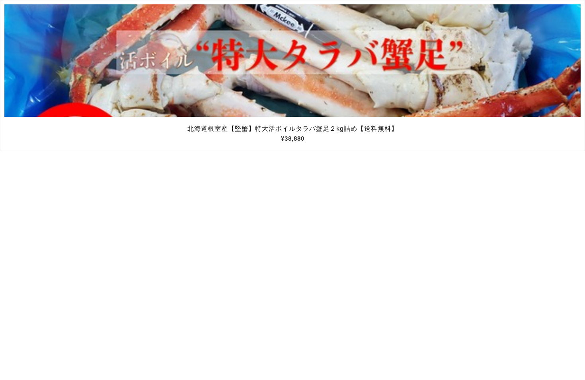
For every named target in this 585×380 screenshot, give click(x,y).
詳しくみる (293, 61)
